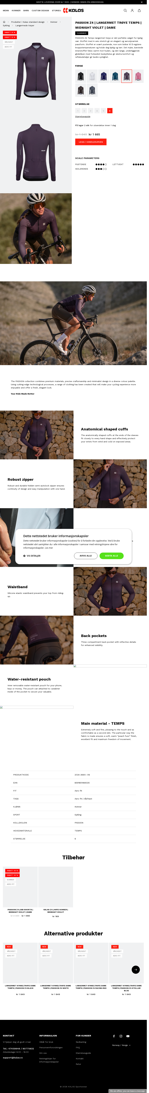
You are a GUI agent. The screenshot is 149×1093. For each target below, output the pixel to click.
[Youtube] (128, 1036)
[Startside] (4, 22)
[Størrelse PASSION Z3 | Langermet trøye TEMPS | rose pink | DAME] (138, 76)
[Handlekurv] (139, 10)
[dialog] (73, 546)
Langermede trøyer (24, 25)
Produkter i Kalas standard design (28, 22)
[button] (31, 555)
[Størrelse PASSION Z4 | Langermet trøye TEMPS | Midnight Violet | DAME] (126, 76)
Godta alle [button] (111, 555)
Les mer (49, 547)
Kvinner (16, 10)
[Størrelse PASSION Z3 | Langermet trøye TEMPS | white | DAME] (92, 76)
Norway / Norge (120, 1045)
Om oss (43, 1053)
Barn (26, 10)
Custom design (40, 10)
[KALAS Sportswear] (73, 10)
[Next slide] (136, 970)
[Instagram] (121, 1036)
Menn (6, 10)
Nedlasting (81, 1042)
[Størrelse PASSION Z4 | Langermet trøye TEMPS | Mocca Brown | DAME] (80, 90)
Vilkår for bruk (46, 1042)
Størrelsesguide (82, 116)
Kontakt (80, 1058)
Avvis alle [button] (86, 555)
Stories (56, 10)
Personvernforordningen (51, 1047)
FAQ (78, 1047)
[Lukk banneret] (142, 2)
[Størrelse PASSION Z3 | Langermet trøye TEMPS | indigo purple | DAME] (103, 76)
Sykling (6, 25)
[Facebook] (114, 1036)
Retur (78, 1064)
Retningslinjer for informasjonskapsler (49, 1060)
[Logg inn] (132, 10)
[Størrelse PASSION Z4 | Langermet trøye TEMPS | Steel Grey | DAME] (92, 90)
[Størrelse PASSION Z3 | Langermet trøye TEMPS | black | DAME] (80, 76)
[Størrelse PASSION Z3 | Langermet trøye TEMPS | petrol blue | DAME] (115, 76)
